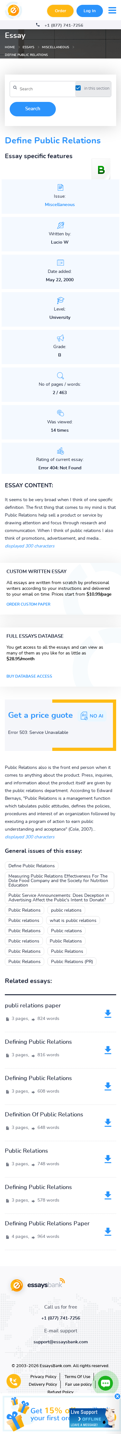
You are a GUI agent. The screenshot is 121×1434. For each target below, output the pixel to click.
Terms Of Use (77, 1377)
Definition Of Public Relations (44, 1115)
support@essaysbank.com (61, 1342)
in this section (96, 88)
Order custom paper (28, 604)
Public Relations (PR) (72, 962)
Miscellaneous (60, 205)
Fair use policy (78, 1385)
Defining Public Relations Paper (47, 1224)
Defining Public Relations (38, 1042)
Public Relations (24, 910)
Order (60, 11)
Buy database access (29, 676)
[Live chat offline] (92, 1418)
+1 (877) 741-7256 (64, 25)
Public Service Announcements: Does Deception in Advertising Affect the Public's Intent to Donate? (58, 897)
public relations (66, 910)
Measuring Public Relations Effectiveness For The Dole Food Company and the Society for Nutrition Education (58, 881)
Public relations (23, 920)
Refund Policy (60, 1392)
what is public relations (73, 920)
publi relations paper (33, 1006)
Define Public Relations (31, 866)
